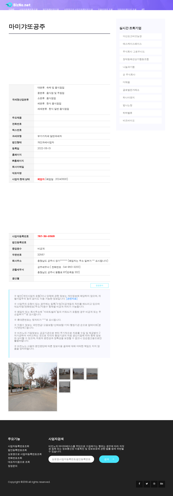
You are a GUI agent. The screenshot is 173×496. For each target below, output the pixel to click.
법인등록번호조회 (51, 9)
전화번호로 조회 (105, 9)
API (143, 9)
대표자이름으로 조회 (127, 9)
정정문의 (99, 285)
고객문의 (13, 14)
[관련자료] (72, 298)
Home (11, 9)
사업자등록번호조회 (28, 9)
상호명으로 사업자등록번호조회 (78, 9)
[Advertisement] (60, 59)
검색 (106, 459)
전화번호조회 (15, 458)
